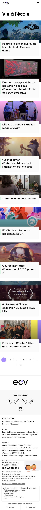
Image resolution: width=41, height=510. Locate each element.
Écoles (4, 429)
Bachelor (5, 443)
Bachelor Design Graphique (12, 445)
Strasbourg (15, 424)
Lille (25, 421)
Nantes (19, 421)
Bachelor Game (31, 455)
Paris (4, 421)
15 (20, 365)
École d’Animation (13, 435)
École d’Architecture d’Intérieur (14, 437)
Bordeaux (11, 421)
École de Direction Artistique (13, 432)
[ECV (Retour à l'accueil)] (5, 3)
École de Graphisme (29, 435)
